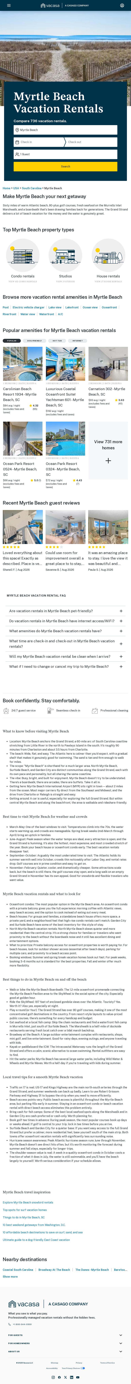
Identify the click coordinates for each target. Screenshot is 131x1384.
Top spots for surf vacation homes (25, 1210)
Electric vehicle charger (29, 307)
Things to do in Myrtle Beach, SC (24, 1217)
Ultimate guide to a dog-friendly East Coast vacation (36, 1240)
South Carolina (31, 188)
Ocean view (90, 307)
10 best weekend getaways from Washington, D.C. (34, 1225)
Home (6, 188)
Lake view (55, 307)
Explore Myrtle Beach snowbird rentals (28, 1202)
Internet (77, 341)
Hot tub (57, 341)
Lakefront (72, 307)
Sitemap (54, 1363)
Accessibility (52, 1368)
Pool (6, 307)
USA (16, 188)
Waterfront (46, 314)
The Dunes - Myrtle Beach (92, 1269)
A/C (60, 314)
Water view (27, 314)
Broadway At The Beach (54, 1269)
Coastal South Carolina (18, 1269)
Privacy (79, 1363)
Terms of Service (107, 1363)
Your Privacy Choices (71, 1368)
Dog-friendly (34, 341)
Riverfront (9, 314)
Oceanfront (109, 307)
